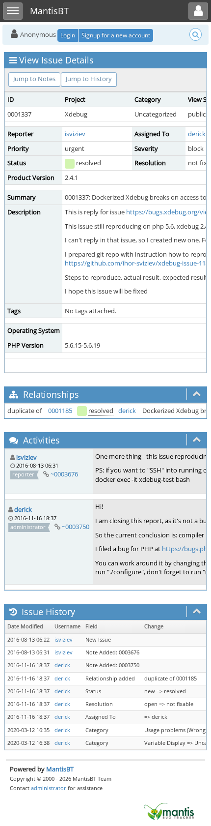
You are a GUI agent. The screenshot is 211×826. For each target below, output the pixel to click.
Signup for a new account (115, 35)
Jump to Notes (34, 78)
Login (67, 35)
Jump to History (89, 78)
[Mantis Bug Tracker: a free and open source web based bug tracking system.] (169, 810)
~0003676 (64, 474)
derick (197, 133)
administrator (48, 788)
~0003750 (75, 526)
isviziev (75, 133)
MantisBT (60, 769)
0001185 (60, 410)
